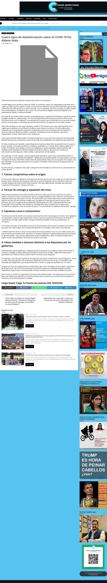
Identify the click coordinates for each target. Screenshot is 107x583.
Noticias (2, 18)
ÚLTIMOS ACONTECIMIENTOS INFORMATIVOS (93, 573)
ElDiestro (20, 18)
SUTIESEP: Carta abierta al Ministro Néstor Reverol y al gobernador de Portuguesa (48, 355)
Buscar (81, 31)
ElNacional (37, 18)
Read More (29, 326)
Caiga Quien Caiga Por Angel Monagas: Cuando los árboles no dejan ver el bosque (47, 316)
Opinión (9, 315)
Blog (44, 18)
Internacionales (10, 33)
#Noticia (4, 33)
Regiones (10, 354)
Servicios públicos (17, 354)
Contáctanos (52, 18)
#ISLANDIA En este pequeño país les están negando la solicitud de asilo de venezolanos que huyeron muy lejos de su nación (50, 336)
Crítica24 (28, 18)
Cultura (11, 18)
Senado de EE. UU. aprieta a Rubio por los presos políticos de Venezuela (31, 23)
